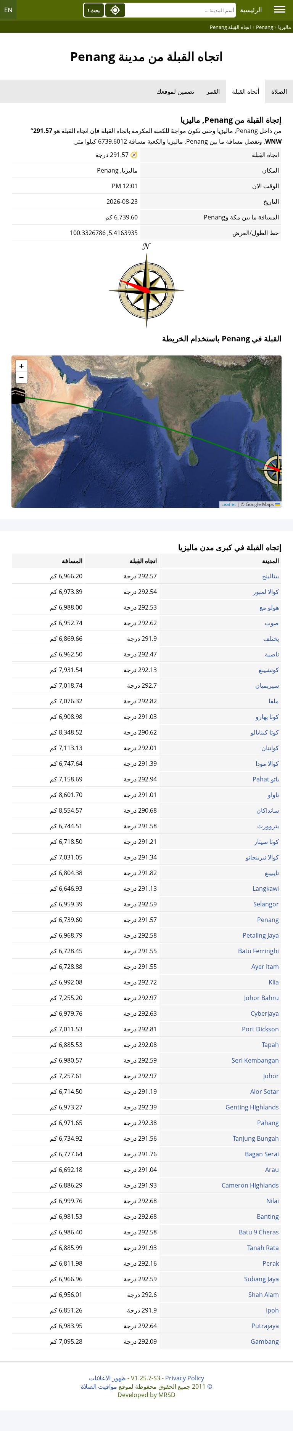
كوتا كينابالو (265, 732)
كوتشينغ (269, 670)
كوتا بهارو (267, 716)
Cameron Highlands (250, 1185)
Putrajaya (265, 1326)
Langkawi (266, 888)
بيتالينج (270, 576)
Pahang (268, 1123)
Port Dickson (260, 1029)
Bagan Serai (262, 1154)
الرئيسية (251, 9)
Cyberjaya (265, 1013)
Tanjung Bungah (256, 1138)
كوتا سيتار (266, 841)
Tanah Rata (263, 1248)
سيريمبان (267, 685)
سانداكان (267, 810)
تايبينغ (272, 873)
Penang (268, 920)
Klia (274, 982)
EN (8, 9)
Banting (268, 1216)
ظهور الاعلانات (107, 1378)
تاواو (273, 795)
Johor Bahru (261, 998)
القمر (213, 91)
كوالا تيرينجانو (262, 857)
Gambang (265, 1341)
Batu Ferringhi (258, 951)
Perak (270, 1263)
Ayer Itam (265, 966)
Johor (271, 1076)
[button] (15, 395)
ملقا (274, 701)
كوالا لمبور (266, 591)
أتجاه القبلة (245, 91)
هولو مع (269, 607)
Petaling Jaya (261, 935)
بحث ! (94, 10)
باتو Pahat (266, 779)
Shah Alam (263, 1294)
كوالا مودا (267, 763)
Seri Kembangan (255, 1060)
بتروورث (268, 826)
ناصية (272, 654)
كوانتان (270, 748)
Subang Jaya (261, 1279)
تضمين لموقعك (175, 91)
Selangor (266, 904)
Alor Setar (264, 1091)
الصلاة (279, 91)
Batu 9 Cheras (259, 1232)
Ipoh (272, 1310)
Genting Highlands (252, 1107)
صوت (272, 623)
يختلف (271, 638)
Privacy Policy (184, 1378)
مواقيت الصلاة (99, 1386)
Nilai (272, 1201)
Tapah (270, 1044)
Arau (272, 1169)
